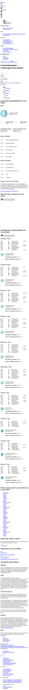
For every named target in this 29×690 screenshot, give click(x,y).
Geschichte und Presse (8, 41)
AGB (4, 56)
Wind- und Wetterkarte (8, 28)
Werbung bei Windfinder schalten (10, 49)
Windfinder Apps (7, 39)
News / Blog (6, 50)
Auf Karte (3, 84)
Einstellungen (8, 23)
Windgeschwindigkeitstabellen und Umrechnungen (14, 33)
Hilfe (6, 21)
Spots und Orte (6, 29)
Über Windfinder (6, 42)
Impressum (5, 59)
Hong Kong (9, 191)
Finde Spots (4, 545)
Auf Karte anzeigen (7, 62)
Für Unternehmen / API (8, 43)
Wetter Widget (6, 35)
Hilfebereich (21, 607)
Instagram (20, 681)
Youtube (19, 682)
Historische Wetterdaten (8, 48)
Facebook (15, 62)
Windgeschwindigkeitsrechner (7, 627)
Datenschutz (5, 57)
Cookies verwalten (7, 51)
